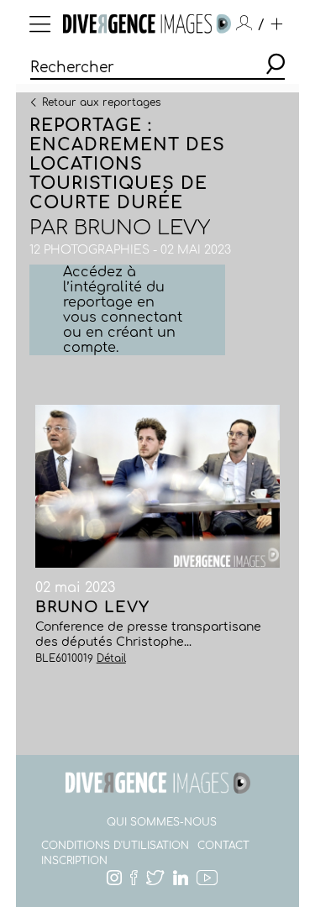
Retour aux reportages (101, 102)
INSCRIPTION (74, 861)
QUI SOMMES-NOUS (162, 822)
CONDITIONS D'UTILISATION (115, 846)
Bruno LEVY (142, 228)
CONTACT (223, 846)
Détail (111, 658)
